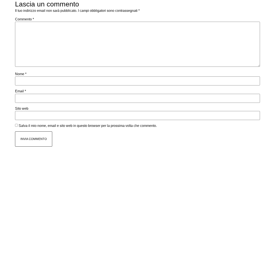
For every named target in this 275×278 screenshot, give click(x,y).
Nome (20, 74)
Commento (24, 19)
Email (20, 91)
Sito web (21, 108)
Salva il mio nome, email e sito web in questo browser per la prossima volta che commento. (88, 126)
